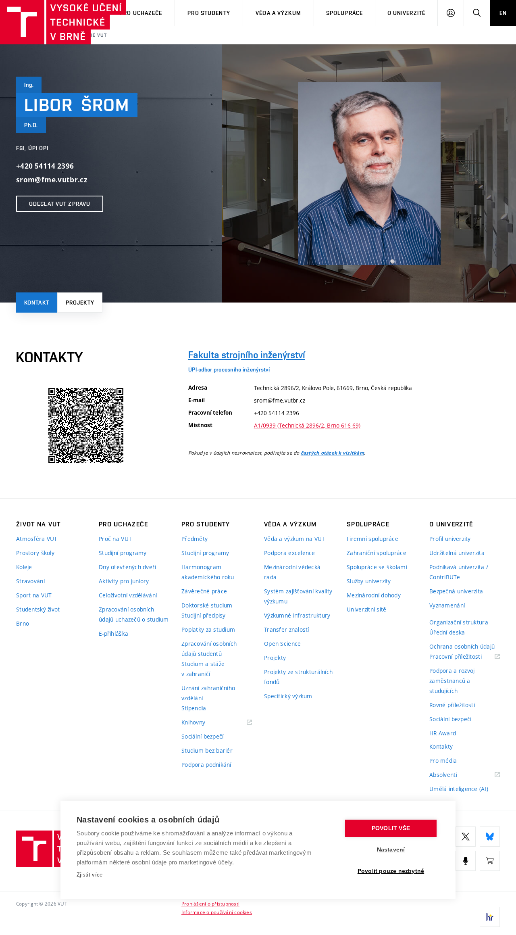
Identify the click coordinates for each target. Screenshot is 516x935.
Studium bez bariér (207, 750)
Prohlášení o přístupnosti (210, 903)
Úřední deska (447, 632)
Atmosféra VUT (37, 539)
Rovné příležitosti (452, 705)
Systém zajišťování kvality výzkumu (298, 596)
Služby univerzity (369, 581)
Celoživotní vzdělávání (128, 595)
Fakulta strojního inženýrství (246, 354)
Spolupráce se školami (377, 567)
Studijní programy (123, 553)
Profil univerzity (450, 539)
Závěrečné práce (204, 591)
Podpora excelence (289, 553)
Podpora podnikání (206, 764)
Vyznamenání (447, 605)
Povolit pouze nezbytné (391, 871)
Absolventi (453, 775)
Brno (22, 623)
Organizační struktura (458, 622)
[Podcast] (466, 861)
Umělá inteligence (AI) (458, 789)
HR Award (442, 733)
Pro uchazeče (141, 13)
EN (503, 13)
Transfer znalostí (286, 629)
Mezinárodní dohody (374, 595)
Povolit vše (391, 828)
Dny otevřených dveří (127, 567)
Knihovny (203, 722)
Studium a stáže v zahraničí (203, 669)
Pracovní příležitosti (464, 657)
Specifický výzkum (288, 696)
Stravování (30, 581)
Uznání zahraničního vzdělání (208, 693)
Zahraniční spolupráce (376, 553)
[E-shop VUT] (490, 861)
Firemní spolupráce (372, 539)
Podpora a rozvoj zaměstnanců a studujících (451, 681)
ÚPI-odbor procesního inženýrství (229, 369)
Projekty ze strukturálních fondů (298, 677)
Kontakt (36, 302)
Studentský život (38, 609)
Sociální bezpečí (202, 736)
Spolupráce (344, 13)
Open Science (282, 643)
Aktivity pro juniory (124, 581)
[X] (466, 836)
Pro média (443, 760)
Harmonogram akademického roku (207, 572)
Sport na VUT (34, 595)
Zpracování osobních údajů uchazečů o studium (134, 614)
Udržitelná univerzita (457, 553)
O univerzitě (406, 13)
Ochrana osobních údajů (462, 646)
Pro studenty (208, 13)
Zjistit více (90, 875)
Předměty (194, 539)
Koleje (24, 567)
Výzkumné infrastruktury (297, 615)
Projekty (80, 302)
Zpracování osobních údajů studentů (209, 648)
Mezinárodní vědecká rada (292, 572)
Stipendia (193, 708)
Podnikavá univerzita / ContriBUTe (458, 572)
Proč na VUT (115, 539)
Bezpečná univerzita (456, 591)
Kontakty (441, 746)
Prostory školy (35, 553)
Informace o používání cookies (216, 912)
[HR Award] (490, 917)
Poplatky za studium (208, 629)
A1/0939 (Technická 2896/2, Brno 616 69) (307, 425)
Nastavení (391, 850)
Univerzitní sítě (366, 609)
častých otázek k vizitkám (332, 453)
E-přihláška (113, 633)
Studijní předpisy (203, 615)
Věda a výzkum (278, 13)
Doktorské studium (207, 605)
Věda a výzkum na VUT (294, 539)
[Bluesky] (490, 836)
